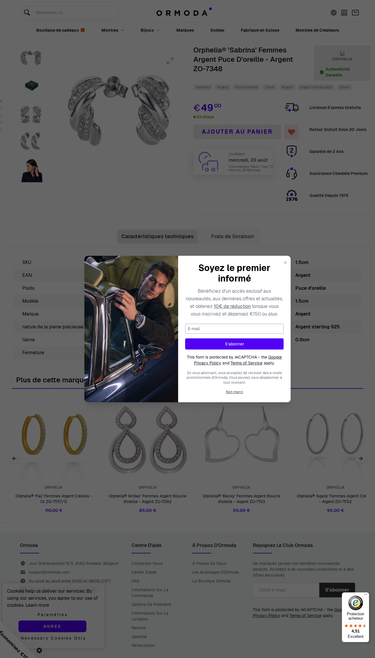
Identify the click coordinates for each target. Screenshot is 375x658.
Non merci (234, 392)
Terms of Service (246, 363)
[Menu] (365, 595)
